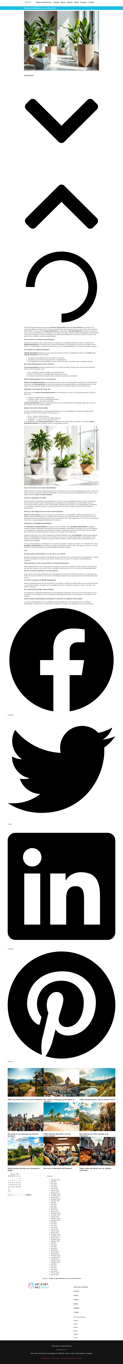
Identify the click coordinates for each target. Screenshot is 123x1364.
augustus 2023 (55, 1241)
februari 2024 (55, 1231)
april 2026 (54, 1187)
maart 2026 (54, 1188)
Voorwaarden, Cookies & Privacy (61, 1346)
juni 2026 (54, 1183)
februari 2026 (55, 1190)
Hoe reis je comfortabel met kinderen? (58, 1168)
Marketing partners (61, 1349)
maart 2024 (54, 1229)
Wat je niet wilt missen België (17, 1293)
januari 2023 (55, 1253)
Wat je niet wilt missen (44, 2)
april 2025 (54, 1208)
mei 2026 (54, 1185)
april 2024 (54, 1227)
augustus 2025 (55, 1201)
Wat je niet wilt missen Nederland (18, 1296)
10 (9, 1182)
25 (10, 1187)
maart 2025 (54, 1209)
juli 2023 (53, 1243)
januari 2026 (55, 1192)
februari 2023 (55, 1252)
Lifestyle (56, 2)
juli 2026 (53, 1181)
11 (10, 1182)
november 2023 (55, 1236)
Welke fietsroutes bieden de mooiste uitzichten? (25, 1099)
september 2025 (56, 1199)
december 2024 (55, 1213)
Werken (70, 2)
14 (16, 1182)
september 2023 (56, 1239)
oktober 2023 (55, 1238)
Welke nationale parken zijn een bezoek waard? (97, 1099)
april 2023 (54, 1248)
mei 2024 (54, 1225)
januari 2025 (55, 1211)
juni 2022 (54, 1266)
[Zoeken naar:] (16, 1195)
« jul (9, 1191)
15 (18, 1182)
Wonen (63, 2)
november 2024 (55, 1215)
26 (12, 1187)
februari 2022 (55, 1273)
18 (10, 1184)
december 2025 (55, 1194)
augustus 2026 (55, 1180)
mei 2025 (54, 1206)
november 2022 (55, 1257)
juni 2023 (54, 1245)
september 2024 (56, 1218)
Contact (91, 2)
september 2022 (56, 1260)
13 (14, 1182)
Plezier (76, 2)
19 (12, 1184)
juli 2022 (53, 1264)
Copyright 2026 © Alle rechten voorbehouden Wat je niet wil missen (61, 1358)
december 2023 (55, 1234)
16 (20, 1182)
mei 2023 (54, 1246)
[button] (61, 121)
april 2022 (54, 1269)
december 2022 (55, 1255)
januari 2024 (55, 1232)
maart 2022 (54, 1271)
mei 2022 (54, 1267)
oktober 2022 (55, 1259)
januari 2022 (55, 1275)
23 (20, 1184)
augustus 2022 (55, 1262)
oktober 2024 (55, 1217)
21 (16, 1184)
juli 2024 (53, 1222)
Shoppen (83, 2)
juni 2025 (54, 1204)
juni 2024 (54, 1223)
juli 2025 (53, 1202)
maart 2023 (54, 1250)
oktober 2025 (55, 1197)
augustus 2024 (55, 1220)
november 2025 (55, 1195)
